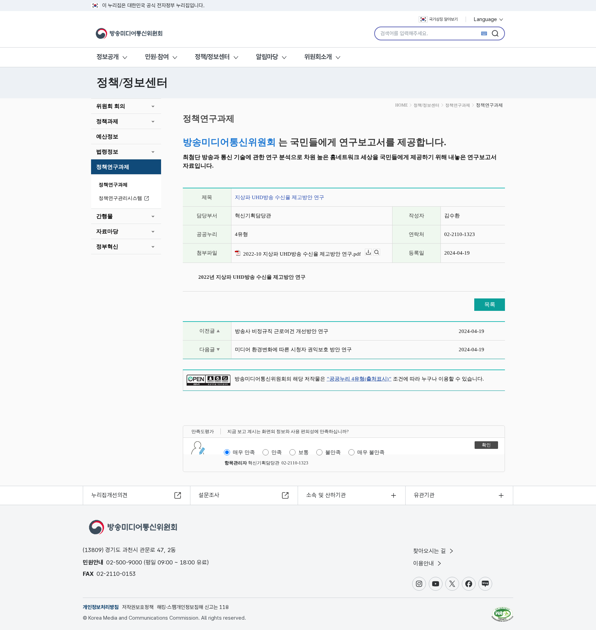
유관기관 (424, 495)
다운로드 (371, 252)
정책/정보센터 (212, 57)
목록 (489, 304)
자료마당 (107, 231)
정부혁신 (107, 246)
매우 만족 (244, 452)
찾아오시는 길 (430, 551)
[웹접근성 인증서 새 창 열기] (502, 611)
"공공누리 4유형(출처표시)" (359, 379)
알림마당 (267, 57)
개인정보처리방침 (101, 607)
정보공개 (108, 57)
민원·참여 (157, 57)
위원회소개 (318, 57)
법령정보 (107, 152)
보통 (303, 452)
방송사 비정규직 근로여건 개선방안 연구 (281, 331)
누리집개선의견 (109, 495)
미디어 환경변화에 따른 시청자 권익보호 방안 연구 (293, 349)
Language (486, 19)
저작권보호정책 (137, 607)
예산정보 (107, 136)
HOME (401, 105)
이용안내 (424, 563)
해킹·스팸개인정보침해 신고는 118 (193, 607)
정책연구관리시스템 (120, 198)
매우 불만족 (371, 452)
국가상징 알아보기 (443, 19)
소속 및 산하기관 (326, 495)
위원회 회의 (110, 106)
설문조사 (209, 495)
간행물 (104, 216)
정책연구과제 (112, 167)
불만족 (333, 452)
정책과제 (107, 121)
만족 (276, 452)
